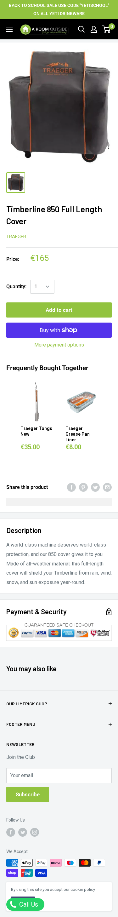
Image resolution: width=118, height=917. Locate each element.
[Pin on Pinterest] (83, 487)
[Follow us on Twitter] (22, 832)
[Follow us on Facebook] (10, 832)
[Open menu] (9, 29)
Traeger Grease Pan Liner (77, 434)
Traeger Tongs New (36, 431)
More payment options (59, 345)
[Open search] (81, 29)
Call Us (28, 904)
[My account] (94, 29)
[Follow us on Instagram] (34, 832)
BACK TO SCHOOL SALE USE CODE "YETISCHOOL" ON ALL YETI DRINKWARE (59, 9)
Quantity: (16, 286)
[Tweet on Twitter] (95, 487)
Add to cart (59, 310)
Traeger (16, 236)
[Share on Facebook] (71, 487)
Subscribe (28, 794)
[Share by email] (107, 487)
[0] (106, 29)
